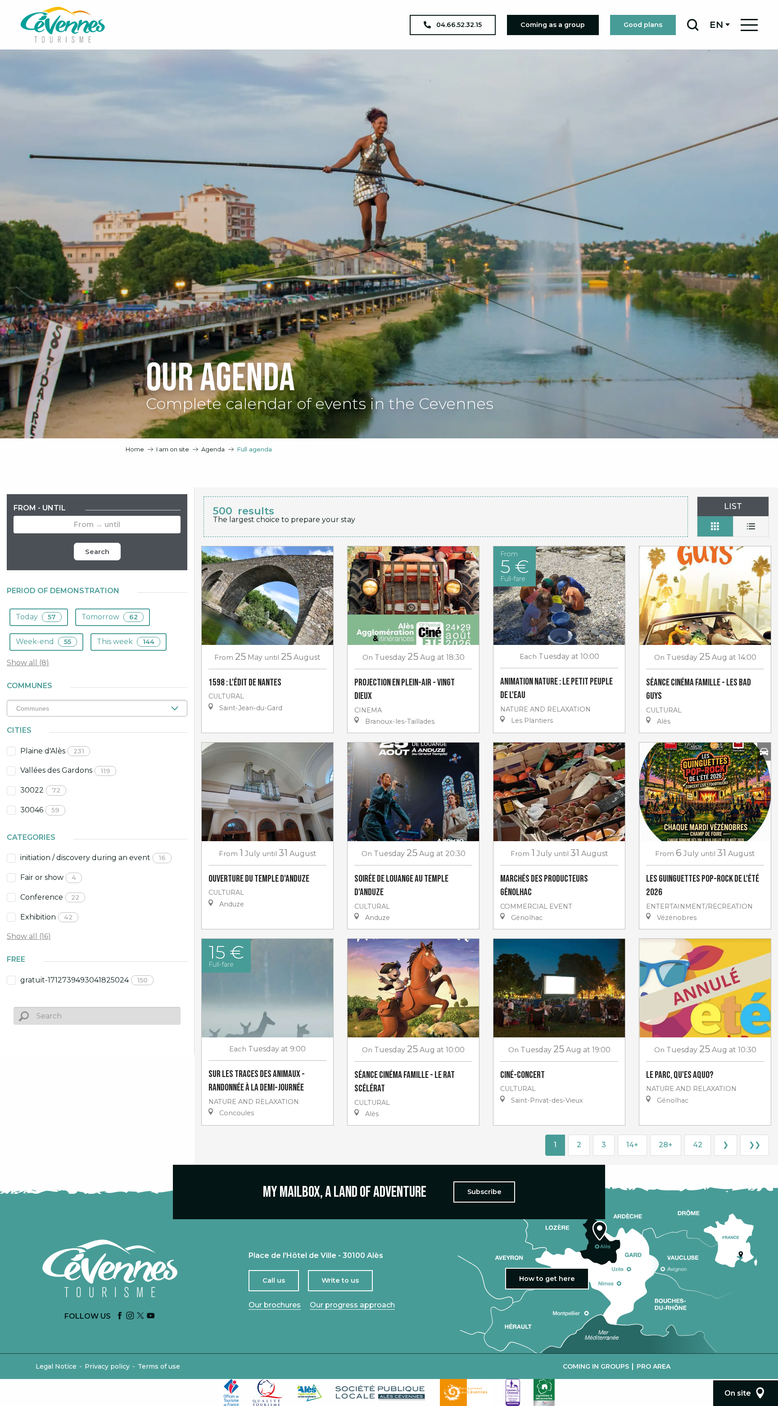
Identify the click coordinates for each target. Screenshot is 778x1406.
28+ (666, 1144)
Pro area (653, 1366)
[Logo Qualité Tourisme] (268, 1392)
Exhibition (46, 917)
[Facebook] (119, 1316)
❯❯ (754, 1144)
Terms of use (159, 1366)
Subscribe (484, 1192)
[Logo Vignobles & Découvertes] (544, 1392)
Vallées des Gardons (65, 770)
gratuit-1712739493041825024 (84, 980)
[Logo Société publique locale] (380, 1393)
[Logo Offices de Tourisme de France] (231, 1392)
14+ (632, 1144)
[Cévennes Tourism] (62, 25)
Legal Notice (56, 1366)
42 (697, 1144)
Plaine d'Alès (52, 751)
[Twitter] (140, 1316)
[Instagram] (130, 1316)
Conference (49, 897)
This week (125, 641)
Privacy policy (107, 1366)
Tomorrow (109, 617)
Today (36, 617)
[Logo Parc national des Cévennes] (466, 1392)
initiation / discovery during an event (93, 857)
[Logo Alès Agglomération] (309, 1392)
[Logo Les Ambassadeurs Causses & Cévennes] (513, 1392)
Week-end (43, 641)
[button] (692, 25)
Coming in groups (596, 1366)
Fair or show (48, 877)
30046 (39, 810)
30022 (40, 790)
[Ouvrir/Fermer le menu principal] (749, 25)
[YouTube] (150, 1316)
